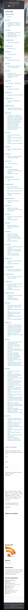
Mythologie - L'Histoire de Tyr (13, 333)
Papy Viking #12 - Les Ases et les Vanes (15, 74)
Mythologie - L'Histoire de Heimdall (14, 312)
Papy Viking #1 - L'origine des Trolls (14, 127)
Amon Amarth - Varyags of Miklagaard (14, 319)
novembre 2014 (9, 40)
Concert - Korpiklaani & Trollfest (13, 236)
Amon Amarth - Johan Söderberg (14, 355)
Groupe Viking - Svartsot (12, 285)
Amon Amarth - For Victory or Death (14, 440)
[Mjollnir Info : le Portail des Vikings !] (14, 5)
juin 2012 (7, 214)
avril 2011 (7, 416)
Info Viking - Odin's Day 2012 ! (13, 253)
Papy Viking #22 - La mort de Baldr (14, 32)
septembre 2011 (9, 293)
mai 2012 (7, 223)
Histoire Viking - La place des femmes (15, 305)
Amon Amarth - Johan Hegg (13, 358)
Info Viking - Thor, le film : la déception (15, 422)
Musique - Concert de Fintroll (13, 123)
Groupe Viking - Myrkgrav (12, 225)
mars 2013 (8, 161)
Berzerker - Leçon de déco (12, 240)
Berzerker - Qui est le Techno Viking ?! (15, 329)
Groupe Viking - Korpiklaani (13, 169)
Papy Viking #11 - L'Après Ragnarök (14, 83)
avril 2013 (7, 154)
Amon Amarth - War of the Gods (13, 425)
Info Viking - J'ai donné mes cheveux (14, 108)
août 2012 (8, 205)
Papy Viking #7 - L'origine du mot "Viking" (15, 109)
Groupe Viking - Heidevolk (12, 219)
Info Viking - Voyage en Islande (13, 299)
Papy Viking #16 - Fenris (12, 54)
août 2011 (8, 303)
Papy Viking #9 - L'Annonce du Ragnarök (15, 95)
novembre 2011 (9, 274)
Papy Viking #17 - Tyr (11, 48)
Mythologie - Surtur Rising (12, 411)
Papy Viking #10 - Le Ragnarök (13, 89)
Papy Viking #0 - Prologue (12, 129)
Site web (6, 467)
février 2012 (8, 258)
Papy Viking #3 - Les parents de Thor (14, 122)
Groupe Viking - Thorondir (12, 163)
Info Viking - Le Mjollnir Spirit (13, 437)
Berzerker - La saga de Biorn (13, 235)
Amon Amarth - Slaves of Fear (13, 383)
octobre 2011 (8, 281)
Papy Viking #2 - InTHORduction (14, 125)
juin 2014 (7, 63)
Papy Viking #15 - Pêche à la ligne (14, 60)
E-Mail (6, 461)
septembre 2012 (9, 198)
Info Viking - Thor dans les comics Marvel (15, 412)
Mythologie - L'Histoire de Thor (13, 423)
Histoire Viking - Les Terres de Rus (14, 331)
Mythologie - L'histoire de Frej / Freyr (14, 380)
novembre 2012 (9, 184)
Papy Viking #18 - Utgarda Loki (13, 42)
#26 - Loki (9, 16)
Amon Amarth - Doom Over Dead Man (15, 375)
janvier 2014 (8, 92)
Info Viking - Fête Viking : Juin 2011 (14, 418)
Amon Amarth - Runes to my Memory (14, 330)
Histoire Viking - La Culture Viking (14, 348)
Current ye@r (8, 507)
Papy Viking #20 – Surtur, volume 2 (14, 35)
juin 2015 (7, 20)
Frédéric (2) (11, 589)
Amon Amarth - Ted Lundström (13, 352)
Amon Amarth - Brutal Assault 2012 (14, 270)
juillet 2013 (8, 113)
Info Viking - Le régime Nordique (14, 263)
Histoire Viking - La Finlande (13, 173)
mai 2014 (7, 71)
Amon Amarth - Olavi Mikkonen (13, 354)
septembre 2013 (9, 105)
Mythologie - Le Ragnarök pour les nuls (15, 156)
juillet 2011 (8, 322)
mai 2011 (7, 368)
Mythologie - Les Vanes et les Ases (14, 439)
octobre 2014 (8, 46)
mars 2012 (8, 244)
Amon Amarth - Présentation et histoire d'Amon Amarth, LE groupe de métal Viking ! (15, 400)
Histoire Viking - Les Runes (13, 186)
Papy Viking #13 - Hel (12, 73)
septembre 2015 (9, 14)
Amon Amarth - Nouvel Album (13, 157)
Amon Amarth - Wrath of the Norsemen (15, 397)
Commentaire (7, 475)
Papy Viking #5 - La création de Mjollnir (15, 116)
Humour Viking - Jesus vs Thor (13, 344)
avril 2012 (7, 231)
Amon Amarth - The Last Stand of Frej (14, 382)
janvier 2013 (8, 167)
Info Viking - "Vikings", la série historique (15, 143)
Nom (6, 456)
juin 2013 (7, 132)
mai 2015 (7, 30)
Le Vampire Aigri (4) (16, 584)
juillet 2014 (8, 57)
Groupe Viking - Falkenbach (13, 208)
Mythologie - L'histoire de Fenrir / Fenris (15, 365)
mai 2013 (7, 146)
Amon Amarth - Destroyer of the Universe (15, 409)
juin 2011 (7, 339)
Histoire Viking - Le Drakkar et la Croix (15, 269)
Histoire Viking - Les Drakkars (13, 402)
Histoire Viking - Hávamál (12, 298)
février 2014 (8, 86)
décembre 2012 (9, 177)
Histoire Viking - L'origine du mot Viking (15, 404)
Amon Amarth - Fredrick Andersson (14, 357)
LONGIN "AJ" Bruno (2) (13, 590)
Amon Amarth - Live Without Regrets (14, 387)
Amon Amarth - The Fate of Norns (14, 289)
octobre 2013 (8, 98)
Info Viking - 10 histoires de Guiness (14, 249)
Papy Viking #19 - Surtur (12, 36)
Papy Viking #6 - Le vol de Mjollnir (14, 115)
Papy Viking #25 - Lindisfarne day (14, 22)
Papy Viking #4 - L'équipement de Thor (15, 118)
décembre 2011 (9, 267)
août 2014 (8, 52)
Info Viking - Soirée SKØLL (12, 126)
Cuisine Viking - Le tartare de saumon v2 (15, 119)
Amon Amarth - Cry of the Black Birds (14, 325)
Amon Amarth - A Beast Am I (13, 376)
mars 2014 (8, 81)
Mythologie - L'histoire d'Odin (13, 408)
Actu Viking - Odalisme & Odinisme (14, 120)
